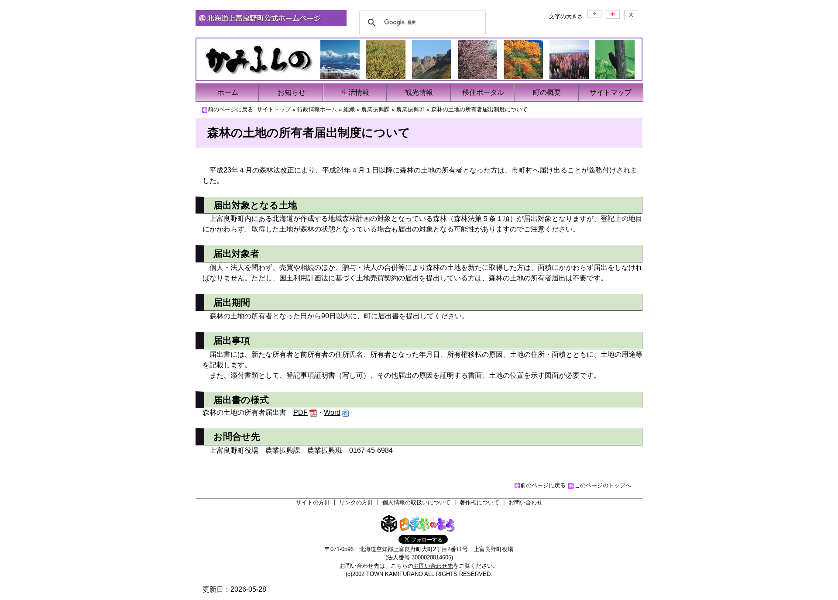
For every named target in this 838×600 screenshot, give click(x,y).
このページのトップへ (602, 485)
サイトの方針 (313, 502)
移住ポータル (483, 92)
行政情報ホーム (317, 109)
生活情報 (355, 92)
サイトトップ (274, 109)
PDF (300, 412)
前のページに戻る (230, 109)
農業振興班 (410, 109)
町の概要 (547, 92)
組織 (349, 109)
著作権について (479, 502)
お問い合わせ (525, 502)
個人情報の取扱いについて (416, 502)
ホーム (227, 92)
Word (332, 412)
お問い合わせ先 (433, 565)
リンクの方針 (356, 502)
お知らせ (292, 92)
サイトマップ (611, 92)
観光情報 (419, 92)
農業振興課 (375, 109)
